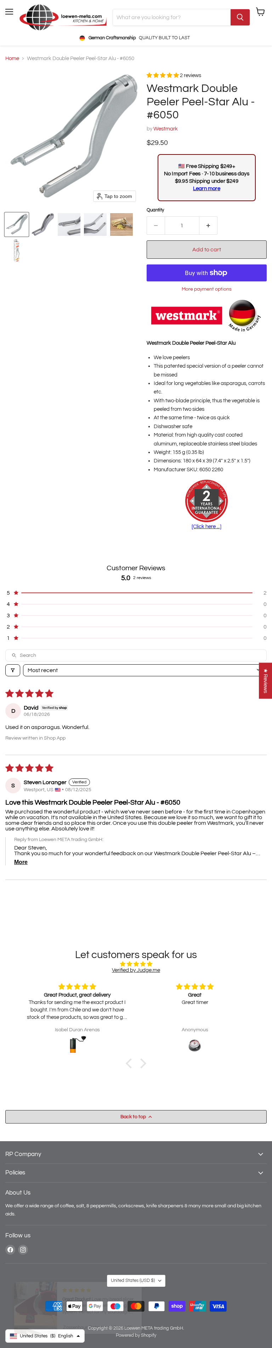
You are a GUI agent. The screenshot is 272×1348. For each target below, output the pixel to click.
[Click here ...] (206, 526)
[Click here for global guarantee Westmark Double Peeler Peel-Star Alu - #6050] (206, 502)
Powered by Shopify (136, 1335)
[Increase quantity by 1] (208, 225)
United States (133, 1280)
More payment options (207, 289)
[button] (17, 224)
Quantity (155, 210)
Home (12, 58)
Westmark (165, 129)
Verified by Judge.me (136, 970)
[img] (136, 964)
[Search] (240, 17)
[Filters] (12, 670)
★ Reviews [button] (265, 680)
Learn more (206, 188)
